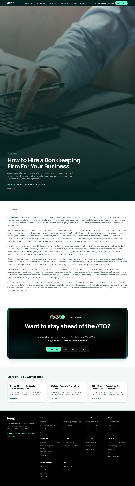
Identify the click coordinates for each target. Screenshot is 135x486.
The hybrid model (69, 429)
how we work (28, 3)
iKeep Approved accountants (50, 442)
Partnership (44, 473)
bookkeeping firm (16, 217)
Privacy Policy (67, 466)
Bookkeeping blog (91, 442)
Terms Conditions (69, 470)
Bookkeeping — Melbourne (117, 442)
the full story (53, 3)
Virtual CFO (111, 449)
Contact (43, 470)
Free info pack (112, 425)
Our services (90, 449)
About (42, 466)
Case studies (90, 446)
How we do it (90, 453)
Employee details (68, 442)
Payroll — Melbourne (114, 453)
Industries (89, 429)
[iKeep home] (11, 3)
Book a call (54, 349)
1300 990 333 (101, 3)
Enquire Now (121, 3)
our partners (65, 3)
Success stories (113, 422)
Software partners (46, 452)
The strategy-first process (72, 422)
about (75, 3)
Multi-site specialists (92, 425)
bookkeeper (105, 282)
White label (44, 455)
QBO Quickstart (45, 477)
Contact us (44, 429)
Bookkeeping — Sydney (115, 446)
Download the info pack (76, 349)
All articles (11, 184)
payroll (27, 248)
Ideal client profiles (92, 422)
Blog (109, 429)
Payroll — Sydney (113, 456)
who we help (41, 3)
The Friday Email (68, 425)
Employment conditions (71, 446)
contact (82, 3)
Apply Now (110, 3)
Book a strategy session (48, 425)
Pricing (42, 432)
